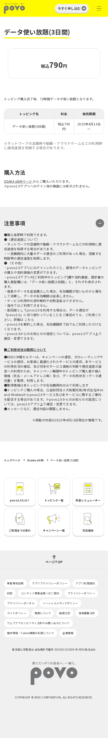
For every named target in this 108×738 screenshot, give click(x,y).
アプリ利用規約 (85, 583)
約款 (10, 593)
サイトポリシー (16, 613)
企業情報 (67, 633)
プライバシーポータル (20, 603)
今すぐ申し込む (69, 8)
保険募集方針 (87, 613)
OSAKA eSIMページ (18, 181)
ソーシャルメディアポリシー (60, 603)
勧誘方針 (64, 613)
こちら (29, 319)
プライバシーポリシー (81, 593)
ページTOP (54, 561)
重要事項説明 (15, 583)
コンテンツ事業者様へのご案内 (40, 593)
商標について (43, 613)
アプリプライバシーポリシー (49, 583)
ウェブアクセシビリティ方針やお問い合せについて (38, 623)
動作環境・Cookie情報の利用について (30, 633)
